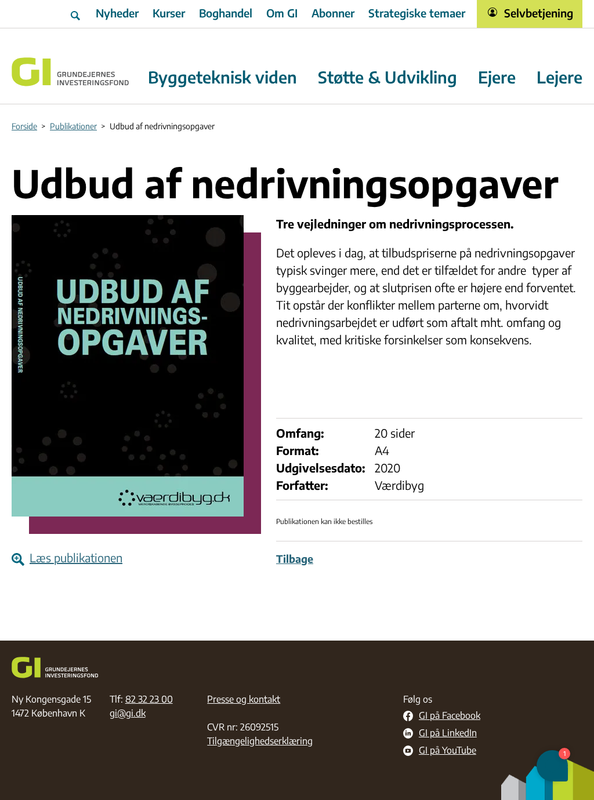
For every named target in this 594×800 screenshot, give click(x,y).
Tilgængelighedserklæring (260, 741)
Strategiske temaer (416, 13)
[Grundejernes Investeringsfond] (70, 71)
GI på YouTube (447, 751)
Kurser (169, 13)
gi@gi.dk (128, 713)
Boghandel (225, 13)
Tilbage (294, 558)
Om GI (282, 13)
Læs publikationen (76, 557)
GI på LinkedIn (448, 733)
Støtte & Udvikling (387, 77)
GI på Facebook (449, 716)
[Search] (76, 14)
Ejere (497, 77)
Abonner (333, 13)
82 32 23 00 (149, 699)
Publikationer (73, 126)
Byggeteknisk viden (222, 77)
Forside (24, 126)
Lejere (559, 77)
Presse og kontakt (243, 699)
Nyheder (117, 13)
